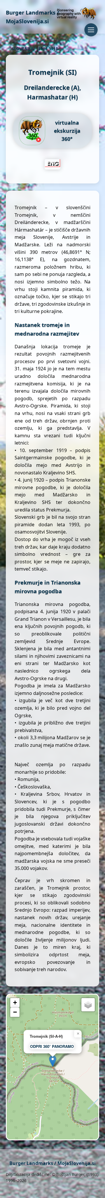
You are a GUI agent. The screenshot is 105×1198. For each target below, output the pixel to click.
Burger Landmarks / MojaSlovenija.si (52, 1163)
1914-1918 (48, 48)
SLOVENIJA (22, 48)
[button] (52, 1061)
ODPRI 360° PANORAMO (52, 1046)
